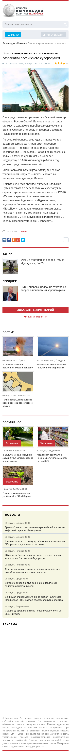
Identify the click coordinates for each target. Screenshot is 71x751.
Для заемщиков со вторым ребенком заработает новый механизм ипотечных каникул (32, 570)
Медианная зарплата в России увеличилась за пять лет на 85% (52, 457)
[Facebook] (9, 240)
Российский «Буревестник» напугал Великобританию (51, 366)
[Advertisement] (35, 663)
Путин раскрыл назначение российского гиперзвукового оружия (17, 402)
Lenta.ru (23, 231)
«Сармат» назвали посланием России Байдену (17, 366)
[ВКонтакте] (4, 240)
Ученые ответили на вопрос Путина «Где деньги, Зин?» (42, 261)
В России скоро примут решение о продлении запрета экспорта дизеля (31, 584)
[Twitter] (23, 240)
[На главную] (23, 11)
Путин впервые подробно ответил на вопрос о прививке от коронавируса (43, 288)
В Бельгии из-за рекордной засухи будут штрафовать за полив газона (17, 457)
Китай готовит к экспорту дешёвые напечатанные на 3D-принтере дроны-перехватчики (35, 542)
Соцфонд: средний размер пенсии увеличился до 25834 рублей (33, 612)
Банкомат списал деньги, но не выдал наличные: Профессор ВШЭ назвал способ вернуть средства (34, 598)
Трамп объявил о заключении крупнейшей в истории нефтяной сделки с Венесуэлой (35, 529)
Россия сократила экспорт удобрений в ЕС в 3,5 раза (16, 494)
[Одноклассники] (14, 240)
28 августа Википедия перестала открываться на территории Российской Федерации (33, 556)
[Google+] (18, 240)
